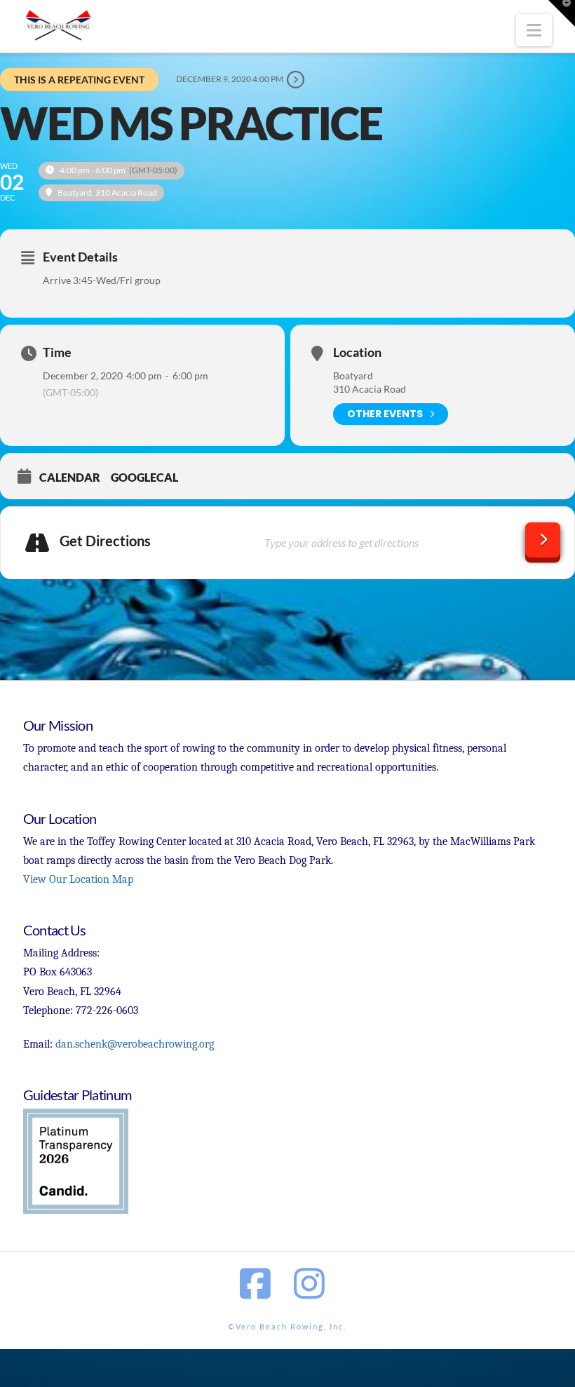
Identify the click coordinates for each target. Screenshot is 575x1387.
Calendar (69, 477)
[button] (534, 30)
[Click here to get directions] (542, 539)
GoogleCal (144, 477)
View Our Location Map (78, 879)
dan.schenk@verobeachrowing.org (134, 1044)
